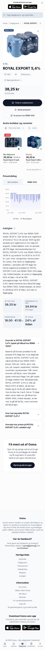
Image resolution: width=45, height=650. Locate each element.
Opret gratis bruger (22, 465)
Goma (5, 23)
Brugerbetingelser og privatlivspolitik (22, 607)
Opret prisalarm (24, 110)
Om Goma (22, 587)
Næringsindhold (13, 80)
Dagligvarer (14, 23)
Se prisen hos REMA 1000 (24, 115)
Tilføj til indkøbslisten (24, 103)
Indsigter (22, 576)
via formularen (22, 548)
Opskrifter (23, 559)
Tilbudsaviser (22, 566)
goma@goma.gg (29, 546)
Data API (22, 604)
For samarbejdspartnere (22, 600)
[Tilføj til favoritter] (38, 31)
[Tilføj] (19, 149)
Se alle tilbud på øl (33, 170)
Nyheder (22, 597)
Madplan (22, 573)
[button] (22, 44)
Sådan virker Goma (22, 590)
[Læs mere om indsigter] (14, 228)
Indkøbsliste (22, 569)
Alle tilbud (22, 594)
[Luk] (42, 3)
